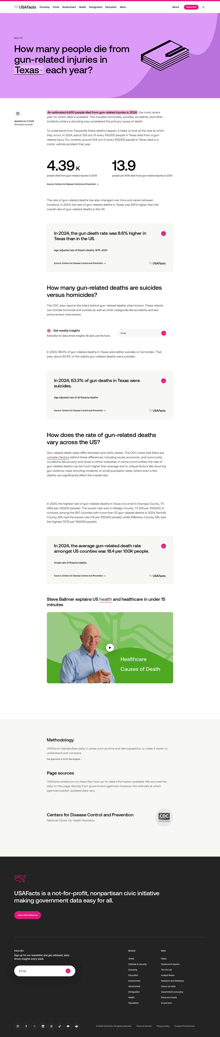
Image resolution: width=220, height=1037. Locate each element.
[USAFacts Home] (25, 7)
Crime (56, 7)
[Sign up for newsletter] (163, 333)
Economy (45, 7)
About (175, 7)
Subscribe (191, 7)
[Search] (203, 7)
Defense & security (137, 964)
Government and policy (172, 992)
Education (110, 7)
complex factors (58, 457)
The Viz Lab (166, 970)
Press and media (169, 997)
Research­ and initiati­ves (172, 981)
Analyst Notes (167, 975)
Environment (134, 981)
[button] (28, 70)
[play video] (110, 647)
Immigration (95, 7)
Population (133, 1003)
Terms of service (144, 1026)
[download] (163, 233)
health (105, 599)
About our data (168, 986)
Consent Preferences (184, 1026)
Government (69, 7)
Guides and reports (170, 964)
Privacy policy (163, 1026)
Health (82, 7)
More (123, 7)
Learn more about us (27, 915)
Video (164, 958)
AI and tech (166, 1003)
